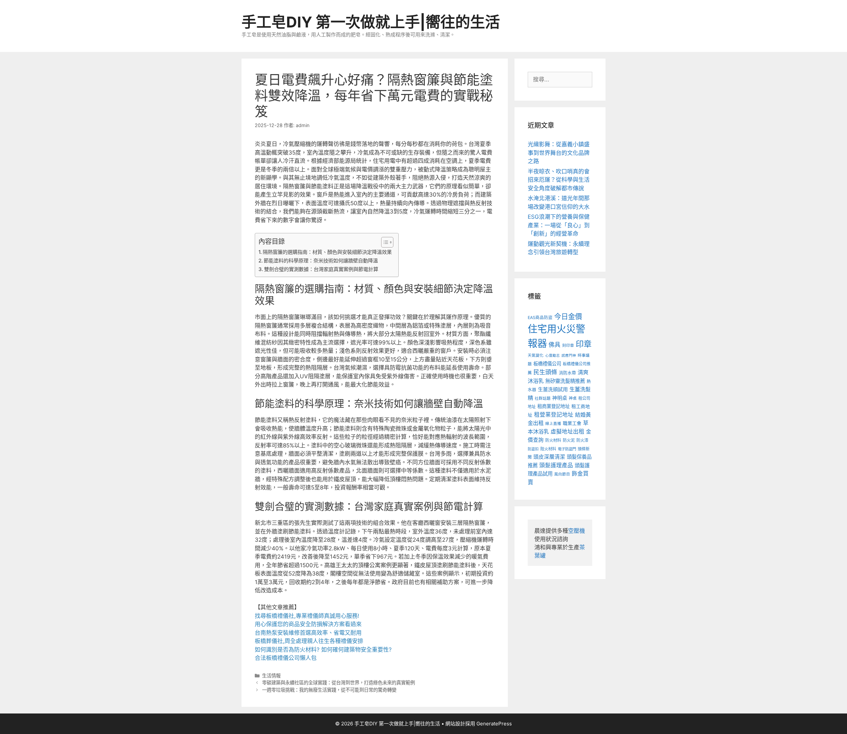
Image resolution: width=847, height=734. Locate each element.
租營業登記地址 (553, 414)
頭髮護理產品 (556, 465)
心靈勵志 (552, 355)
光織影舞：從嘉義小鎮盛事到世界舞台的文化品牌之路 (559, 152)
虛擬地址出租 (567, 431)
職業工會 (572, 423)
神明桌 (559, 398)
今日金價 (568, 316)
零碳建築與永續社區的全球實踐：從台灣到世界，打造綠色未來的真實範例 (338, 682)
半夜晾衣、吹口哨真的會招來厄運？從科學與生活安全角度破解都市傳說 (559, 180)
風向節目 (562, 474)
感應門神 (568, 355)
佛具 (554, 344)
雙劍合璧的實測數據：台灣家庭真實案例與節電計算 (321, 269)
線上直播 (553, 423)
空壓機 (576, 531)
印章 (584, 344)
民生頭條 (545, 372)
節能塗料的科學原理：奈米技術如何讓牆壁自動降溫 (321, 260)
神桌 (573, 398)
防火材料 (553, 440)
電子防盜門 (567, 449)
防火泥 (569, 440)
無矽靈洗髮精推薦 (565, 381)
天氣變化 (536, 355)
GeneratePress (494, 723)
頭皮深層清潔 (549, 457)
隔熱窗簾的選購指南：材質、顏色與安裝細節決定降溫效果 (327, 252)
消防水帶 (567, 372)
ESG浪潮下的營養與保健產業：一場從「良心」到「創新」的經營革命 (559, 225)
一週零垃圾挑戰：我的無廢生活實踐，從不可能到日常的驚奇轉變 (329, 690)
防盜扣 (533, 449)
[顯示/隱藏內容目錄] (384, 242)
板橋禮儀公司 (547, 363)
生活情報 (271, 675)
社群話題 (543, 398)
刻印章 (568, 345)
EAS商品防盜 (540, 317)
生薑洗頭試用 (553, 389)
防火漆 (582, 440)
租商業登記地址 (553, 406)
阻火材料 (548, 448)
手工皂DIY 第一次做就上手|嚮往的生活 (371, 22)
